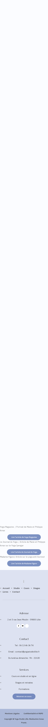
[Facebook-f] (18, 626)
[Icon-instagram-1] (27, 626)
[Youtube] (22, 626)
